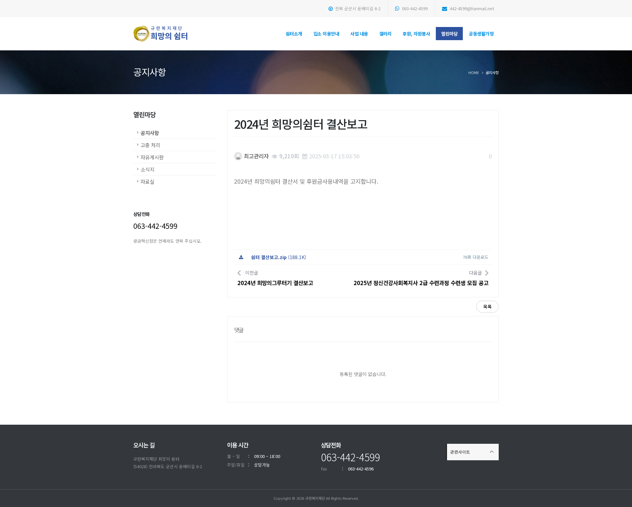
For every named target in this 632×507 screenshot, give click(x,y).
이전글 (275, 278)
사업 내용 (359, 33)
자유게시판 (152, 157)
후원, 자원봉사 (416, 33)
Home (473, 72)
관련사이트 (460, 452)
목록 (487, 306)
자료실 (147, 181)
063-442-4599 (414, 8)
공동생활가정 (481, 33)
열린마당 (449, 33)
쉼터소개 (294, 33)
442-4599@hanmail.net (471, 8)
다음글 (421, 278)
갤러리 (385, 33)
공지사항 (150, 132)
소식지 (147, 169)
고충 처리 (150, 144)
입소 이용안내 (326, 33)
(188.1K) (278, 257)
